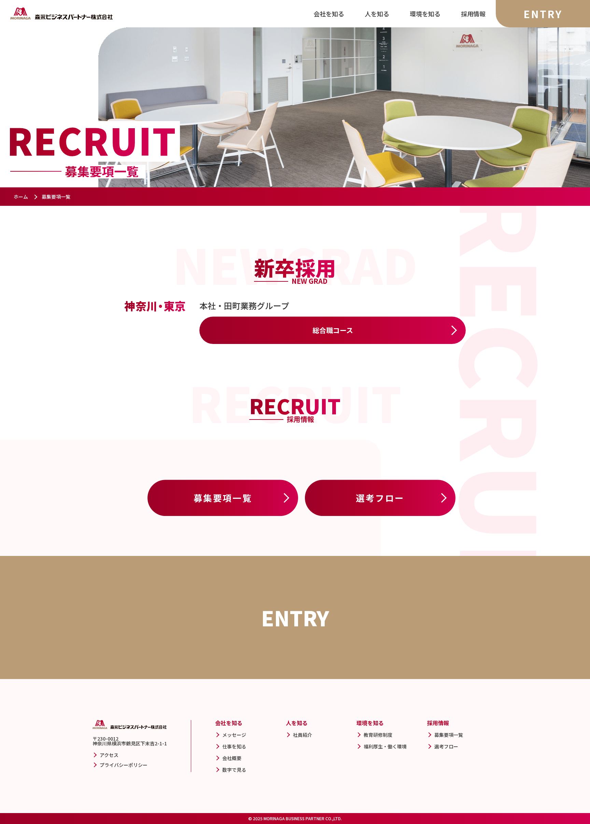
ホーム (21, 196)
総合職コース (332, 330)
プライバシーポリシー (124, 764)
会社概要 (231, 758)
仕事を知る (234, 746)
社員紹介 (302, 734)
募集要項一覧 (223, 497)
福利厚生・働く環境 (385, 746)
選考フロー (380, 497)
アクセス (109, 755)
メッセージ (234, 734)
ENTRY (542, 13)
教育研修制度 (378, 734)
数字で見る (234, 769)
